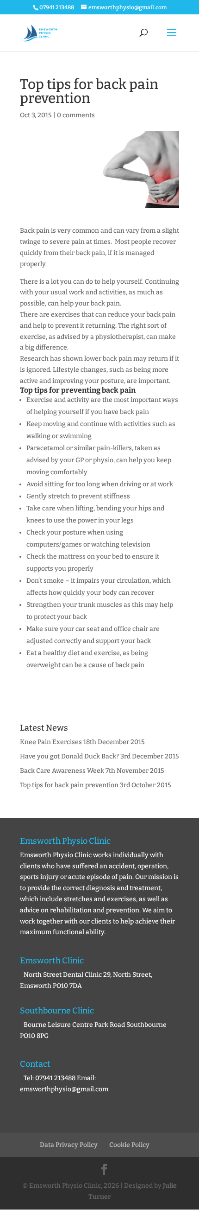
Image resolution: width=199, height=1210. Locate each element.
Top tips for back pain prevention (69, 785)
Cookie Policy (129, 1145)
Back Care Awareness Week (62, 771)
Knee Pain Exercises (51, 742)
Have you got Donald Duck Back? (69, 756)
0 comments (76, 115)
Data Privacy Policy (69, 1145)
